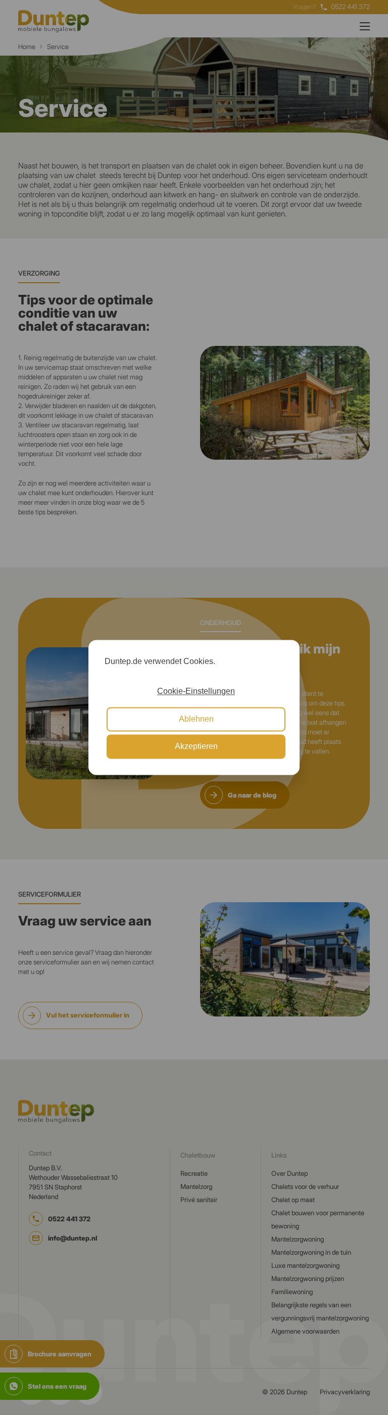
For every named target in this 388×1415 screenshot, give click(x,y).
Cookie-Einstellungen (196, 691)
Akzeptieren (196, 746)
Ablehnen (196, 719)
